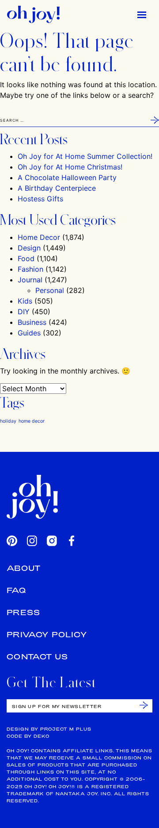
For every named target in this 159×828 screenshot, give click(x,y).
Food (26, 258)
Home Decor (39, 237)
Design (29, 247)
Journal (30, 279)
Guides (29, 332)
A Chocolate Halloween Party (67, 177)
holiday (8, 421)
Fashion (30, 269)
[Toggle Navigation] (142, 14)
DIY (24, 311)
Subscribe (144, 705)
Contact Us (37, 656)
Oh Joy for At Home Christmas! (70, 166)
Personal (49, 290)
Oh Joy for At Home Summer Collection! (85, 156)
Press (24, 612)
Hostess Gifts (40, 198)
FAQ (16, 590)
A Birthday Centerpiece (57, 188)
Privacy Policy (47, 634)
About (24, 568)
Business (32, 322)
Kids (25, 301)
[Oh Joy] (33, 14)
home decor (32, 421)
